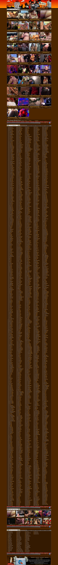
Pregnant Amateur (36, 411)
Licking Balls (35, 143)
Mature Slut (35, 205)
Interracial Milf (27, 360)
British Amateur (18, 165)
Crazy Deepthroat (18, 332)
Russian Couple (44, 137)
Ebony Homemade (18, 460)
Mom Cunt (35, 264)
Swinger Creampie (44, 304)
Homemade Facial (27, 289)
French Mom (26, 185)
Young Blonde (44, 489)
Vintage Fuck (44, 430)
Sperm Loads (44, 260)
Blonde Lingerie (18, 130)
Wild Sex (43, 479)
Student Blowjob (44, 283)
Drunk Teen (17, 436)
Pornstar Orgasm (36, 392)
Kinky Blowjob (27, 414)
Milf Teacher (35, 254)
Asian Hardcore (10, 285)
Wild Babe (43, 467)
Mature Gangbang (36, 185)
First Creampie (27, 155)
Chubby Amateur (18, 263)
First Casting (26, 154)
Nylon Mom (35, 310)
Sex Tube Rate (19, 540)
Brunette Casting (18, 185)
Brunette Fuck (18, 192)
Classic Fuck (18, 280)
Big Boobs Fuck (10, 403)
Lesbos (26, 541)
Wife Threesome (44, 465)
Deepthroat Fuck (18, 393)
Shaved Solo (43, 183)
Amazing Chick (10, 211)
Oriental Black (35, 329)
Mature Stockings (36, 208)
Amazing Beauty (10, 208)
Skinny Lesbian (44, 206)
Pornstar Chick (35, 387)
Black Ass (9, 443)
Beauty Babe (9, 363)
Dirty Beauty (18, 403)
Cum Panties (18, 363)
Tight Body (43, 393)
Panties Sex (35, 343)
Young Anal (43, 484)
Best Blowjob (9, 378)
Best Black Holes (19, 544)
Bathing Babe (9, 330)
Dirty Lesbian (18, 409)
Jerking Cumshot (27, 406)
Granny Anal (26, 235)
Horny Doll (26, 305)
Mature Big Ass (35, 165)
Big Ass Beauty (10, 388)
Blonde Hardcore (18, 128)
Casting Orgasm (18, 239)
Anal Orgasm (9, 240)
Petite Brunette (35, 366)
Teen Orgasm (44, 358)
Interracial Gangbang (27, 357)
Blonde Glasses (10, 505)
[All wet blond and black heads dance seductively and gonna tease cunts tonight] (23, 116)
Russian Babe (44, 131)
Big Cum (9, 413)
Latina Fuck (26, 441)
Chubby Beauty (18, 266)
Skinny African (44, 191)
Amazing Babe (9, 207)
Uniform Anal (44, 410)
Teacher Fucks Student (45, 313)
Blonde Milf (17, 131)
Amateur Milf (9, 179)
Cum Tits (17, 367)
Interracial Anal (27, 343)
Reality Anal (35, 461)
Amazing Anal (9, 205)
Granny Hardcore (27, 241)
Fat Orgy (26, 131)
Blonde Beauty (9, 491)
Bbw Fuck (9, 339)
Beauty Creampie (10, 366)
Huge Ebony (26, 330)
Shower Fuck (44, 186)
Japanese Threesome (27, 403)
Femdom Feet (26, 137)
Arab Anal (9, 257)
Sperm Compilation (44, 256)
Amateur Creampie (10, 157)
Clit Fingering (18, 285)
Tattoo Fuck (43, 308)
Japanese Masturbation (28, 391)
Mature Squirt (35, 207)
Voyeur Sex (43, 441)
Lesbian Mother (27, 491)
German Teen (26, 205)
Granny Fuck (26, 239)
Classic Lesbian (18, 282)
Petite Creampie (36, 367)
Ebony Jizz (17, 461)
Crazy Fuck (17, 334)
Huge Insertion (27, 332)
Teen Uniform (44, 382)
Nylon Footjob (35, 308)
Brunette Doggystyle (19, 189)
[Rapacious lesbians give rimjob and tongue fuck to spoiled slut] (23, 40)
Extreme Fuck (18, 490)
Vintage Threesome (44, 439)
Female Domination (27, 136)
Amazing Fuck (9, 212)
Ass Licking (9, 315)
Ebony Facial (18, 453)
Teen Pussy (43, 365)
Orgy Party (35, 328)
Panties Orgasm (36, 342)
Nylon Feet (35, 306)
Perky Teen (35, 362)
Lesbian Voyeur (36, 138)
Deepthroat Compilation (19, 392)
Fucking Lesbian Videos (20, 551)
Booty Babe (17, 154)
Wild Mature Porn (28, 547)
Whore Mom (43, 456)
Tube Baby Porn (19, 542)
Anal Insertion (9, 239)
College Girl (17, 312)
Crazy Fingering (18, 333)
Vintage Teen (43, 438)
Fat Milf (26, 129)
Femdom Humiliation (27, 139)
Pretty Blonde (35, 418)
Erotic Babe (17, 480)
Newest (26, 120)
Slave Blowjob (44, 216)
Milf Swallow (35, 253)
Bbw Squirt (9, 354)
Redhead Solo (35, 480)
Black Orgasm (9, 464)
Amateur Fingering (10, 167)
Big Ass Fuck (9, 393)
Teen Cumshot (44, 332)
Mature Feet (35, 179)
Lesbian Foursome (27, 483)
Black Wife (9, 487)
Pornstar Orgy (35, 393)
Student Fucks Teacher (45, 285)
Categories (36, 120)
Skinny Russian (44, 212)
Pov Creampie (35, 403)
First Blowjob (26, 153)
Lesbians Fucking (36, 140)
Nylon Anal (35, 303)
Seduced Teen (44, 153)
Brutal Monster (18, 215)
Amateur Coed (9, 153)
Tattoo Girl (43, 310)
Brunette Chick (18, 186)
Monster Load (35, 280)
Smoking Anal (44, 229)
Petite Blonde (35, 365)
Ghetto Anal (26, 207)
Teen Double (43, 339)
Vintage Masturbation (45, 432)
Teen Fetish (43, 342)
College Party (18, 313)
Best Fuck (9, 382)
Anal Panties (9, 243)
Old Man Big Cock (36, 316)
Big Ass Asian (9, 386)
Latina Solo (26, 455)
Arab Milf (9, 261)
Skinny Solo (43, 213)
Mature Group (35, 186)
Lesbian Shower (27, 504)
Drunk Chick (18, 430)
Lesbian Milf (26, 489)
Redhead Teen (35, 481)
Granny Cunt (26, 238)
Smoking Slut (44, 239)
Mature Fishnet (35, 181)
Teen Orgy (43, 359)
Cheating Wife (18, 259)
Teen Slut (43, 368)
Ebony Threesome (18, 478)
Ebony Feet (17, 454)
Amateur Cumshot (10, 159)
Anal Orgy (9, 241)
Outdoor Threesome (36, 339)
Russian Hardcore (44, 140)
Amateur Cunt (9, 160)
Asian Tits (9, 308)
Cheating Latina (18, 255)
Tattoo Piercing (44, 312)
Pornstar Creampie (36, 388)
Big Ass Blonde (10, 389)
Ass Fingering (9, 312)
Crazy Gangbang (18, 335)
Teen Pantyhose (44, 361)
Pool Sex (35, 381)
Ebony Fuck (17, 456)
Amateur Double (10, 165)
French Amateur (27, 178)
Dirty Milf (17, 410)
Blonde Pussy (18, 136)
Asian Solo (9, 304)
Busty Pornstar (18, 233)
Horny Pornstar (27, 313)
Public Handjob (36, 433)
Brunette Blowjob (18, 184)
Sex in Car (43, 160)
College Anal (18, 310)
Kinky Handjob (27, 415)
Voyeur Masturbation (44, 440)
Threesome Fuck (44, 387)
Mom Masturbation (36, 267)
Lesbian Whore (35, 139)
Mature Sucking (36, 210)
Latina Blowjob (27, 435)
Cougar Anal (18, 318)
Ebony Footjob (18, 455)
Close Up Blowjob (18, 291)
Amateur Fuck (9, 168)
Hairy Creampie (27, 259)
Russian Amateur (44, 129)
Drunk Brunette (18, 429)
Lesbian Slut (26, 505)
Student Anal (43, 282)
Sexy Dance (43, 161)
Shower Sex (43, 188)
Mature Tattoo (35, 213)
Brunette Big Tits (18, 182)
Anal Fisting (9, 235)
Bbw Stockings (10, 355)
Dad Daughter (18, 389)
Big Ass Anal (9, 385)
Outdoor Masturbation (36, 336)
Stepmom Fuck (44, 267)
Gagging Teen (27, 191)
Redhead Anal (35, 465)
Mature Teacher (36, 214)
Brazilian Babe (18, 160)
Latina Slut (26, 454)
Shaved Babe (43, 166)
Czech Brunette (18, 385)
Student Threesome (44, 287)
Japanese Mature (27, 392)
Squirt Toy (43, 265)
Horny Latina (26, 308)
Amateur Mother (10, 181)
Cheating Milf (18, 256)
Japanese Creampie (27, 383)
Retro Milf (35, 493)
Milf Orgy (35, 240)
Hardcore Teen (27, 284)
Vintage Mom (44, 435)
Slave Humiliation (44, 218)
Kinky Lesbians (27, 417)
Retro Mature (35, 492)
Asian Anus (9, 265)
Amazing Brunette (10, 210)
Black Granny (9, 456)
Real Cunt (35, 457)
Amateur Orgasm (10, 183)
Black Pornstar (9, 467)
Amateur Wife (9, 204)
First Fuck (26, 156)
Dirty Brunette (18, 405)
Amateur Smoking (10, 190)
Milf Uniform (35, 257)
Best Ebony (9, 381)
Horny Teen (26, 316)
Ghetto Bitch (26, 208)
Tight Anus (43, 391)
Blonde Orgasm (18, 133)
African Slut (9, 138)
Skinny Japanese (44, 204)
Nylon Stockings (36, 311)
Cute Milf (17, 380)
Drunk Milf (17, 432)
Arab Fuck (9, 260)
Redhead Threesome (36, 482)
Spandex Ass (43, 254)
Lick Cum (35, 142)
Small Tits (43, 228)
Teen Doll (43, 338)
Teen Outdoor (44, 360)
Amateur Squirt (10, 192)
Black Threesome (10, 481)
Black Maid (9, 458)
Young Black (43, 488)
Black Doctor (9, 454)
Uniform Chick (44, 413)
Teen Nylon (43, 357)
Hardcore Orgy (27, 282)
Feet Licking (26, 135)
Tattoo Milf (43, 311)
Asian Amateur (10, 263)
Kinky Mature (27, 418)
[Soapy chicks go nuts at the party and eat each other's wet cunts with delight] (45, 83)
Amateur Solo (9, 191)
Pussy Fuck (35, 440)
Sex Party (43, 158)
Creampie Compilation (19, 341)
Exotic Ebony (18, 486)
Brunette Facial (18, 191)
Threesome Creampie (45, 386)
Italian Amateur (27, 368)
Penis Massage (35, 357)
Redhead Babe (35, 466)
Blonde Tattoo (18, 140)
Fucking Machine (27, 190)
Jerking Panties (27, 407)
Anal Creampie (10, 231)
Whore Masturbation (44, 455)
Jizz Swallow (26, 411)
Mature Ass (35, 163)
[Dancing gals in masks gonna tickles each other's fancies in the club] (12, 105)
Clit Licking (17, 286)
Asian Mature (9, 290)
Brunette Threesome (18, 208)
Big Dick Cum (9, 417)
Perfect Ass (35, 359)
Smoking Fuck (44, 236)
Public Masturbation (36, 434)
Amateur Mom (9, 180)
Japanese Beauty (27, 378)
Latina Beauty (27, 434)
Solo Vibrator (44, 253)
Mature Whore (35, 218)
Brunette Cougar (18, 187)
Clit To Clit (17, 289)
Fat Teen (26, 133)
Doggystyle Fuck (18, 417)
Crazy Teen (17, 339)
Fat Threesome (27, 134)
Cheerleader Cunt (18, 260)
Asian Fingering (10, 281)
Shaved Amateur (44, 163)
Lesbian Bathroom (27, 468)
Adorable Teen (9, 130)
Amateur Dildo (10, 162)
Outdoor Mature (36, 337)
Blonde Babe (9, 490)
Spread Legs (43, 261)
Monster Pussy (35, 281)
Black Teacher (9, 479)
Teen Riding (43, 366)
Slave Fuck (43, 217)
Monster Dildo (35, 279)
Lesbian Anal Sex (27, 465)
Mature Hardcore (36, 188)
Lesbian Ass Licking (27, 466)
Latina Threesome (27, 458)
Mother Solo (35, 290)
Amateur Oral (9, 182)
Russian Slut (43, 142)
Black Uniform (10, 483)
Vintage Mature (44, 433)
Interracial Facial (27, 354)
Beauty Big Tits (10, 364)
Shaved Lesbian (44, 178)
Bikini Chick (9, 438)
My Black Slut (19, 546)
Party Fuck (35, 353)
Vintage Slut (43, 437)
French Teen (26, 186)
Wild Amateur (44, 466)
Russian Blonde (44, 133)
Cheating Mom (18, 257)
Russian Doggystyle (44, 138)
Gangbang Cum (27, 193)
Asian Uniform (10, 309)
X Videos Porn (27, 551)
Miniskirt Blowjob (36, 260)
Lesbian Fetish (27, 480)
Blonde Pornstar (18, 134)
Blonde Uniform (18, 142)
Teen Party (43, 362)
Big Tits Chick (9, 428)
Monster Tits (35, 282)
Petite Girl (35, 368)
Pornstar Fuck (35, 389)
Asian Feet (9, 280)
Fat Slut (26, 132)
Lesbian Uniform (36, 137)
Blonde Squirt (18, 139)
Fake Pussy (17, 493)
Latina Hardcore (27, 443)
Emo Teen (17, 479)
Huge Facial (26, 331)
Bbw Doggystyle (10, 337)
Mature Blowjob (36, 168)
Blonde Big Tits (10, 492)
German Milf (26, 204)
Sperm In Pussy (44, 258)
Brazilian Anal (18, 159)
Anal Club (9, 228)
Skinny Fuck (43, 203)
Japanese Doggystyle (27, 385)
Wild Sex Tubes (10, 548)
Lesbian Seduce (27, 503)
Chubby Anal (18, 264)
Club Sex (17, 303)
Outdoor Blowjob (36, 331)
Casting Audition (18, 237)
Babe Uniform (9, 328)
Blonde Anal (9, 489)
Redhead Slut (35, 479)
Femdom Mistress (27, 140)
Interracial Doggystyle (28, 353)
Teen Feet (43, 341)
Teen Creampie (44, 331)
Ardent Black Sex (19, 543)
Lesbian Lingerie (27, 486)
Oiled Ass (35, 314)
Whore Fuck (43, 454)
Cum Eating (17, 353)
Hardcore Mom (27, 280)
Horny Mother (27, 312)
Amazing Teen (9, 216)
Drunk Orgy (17, 433)
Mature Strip (35, 209)
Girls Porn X (27, 549)
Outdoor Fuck (35, 333)
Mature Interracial (36, 189)
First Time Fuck (27, 160)
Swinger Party (44, 306)
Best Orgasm (9, 384)
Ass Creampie (9, 311)
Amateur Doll (9, 164)
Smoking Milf (44, 237)
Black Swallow (10, 478)
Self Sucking (43, 156)
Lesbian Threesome (36, 134)
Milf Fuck (35, 233)
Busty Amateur (18, 218)
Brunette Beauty (18, 181)
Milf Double (35, 231)
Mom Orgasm (35, 268)
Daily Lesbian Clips (19, 549)
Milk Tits (35, 259)
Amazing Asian (10, 206)
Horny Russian (27, 315)
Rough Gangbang (44, 128)
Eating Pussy (18, 437)
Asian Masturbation (10, 289)
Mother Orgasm (36, 288)
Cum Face (17, 354)
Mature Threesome (36, 215)
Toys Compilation (44, 406)
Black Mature (9, 459)
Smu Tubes (18, 541)
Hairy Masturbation (27, 265)
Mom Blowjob (35, 262)
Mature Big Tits (36, 166)
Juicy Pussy (26, 412)
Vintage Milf (43, 434)
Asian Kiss (9, 286)
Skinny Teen (43, 214)
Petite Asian (35, 364)
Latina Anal (26, 432)
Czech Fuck (17, 386)
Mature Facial (35, 178)
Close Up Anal (18, 290)
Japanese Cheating (27, 381)
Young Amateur (44, 483)
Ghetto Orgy (26, 212)
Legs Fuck (26, 463)
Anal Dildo (9, 232)
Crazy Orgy (17, 338)
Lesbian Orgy (26, 493)
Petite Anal (35, 363)
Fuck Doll (26, 188)
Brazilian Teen (18, 164)
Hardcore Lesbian (27, 279)
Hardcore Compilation (28, 278)
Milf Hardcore (35, 236)
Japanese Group (27, 388)
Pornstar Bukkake (36, 386)
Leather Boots (27, 460)
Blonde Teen (18, 141)
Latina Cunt (26, 439)
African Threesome (10, 140)
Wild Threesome (44, 482)
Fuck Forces (46, 524)
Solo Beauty (43, 241)
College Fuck (18, 311)
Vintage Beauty (44, 428)
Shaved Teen (43, 184)
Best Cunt (9, 380)
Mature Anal (35, 162)
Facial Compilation (18, 491)
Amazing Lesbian (10, 213)
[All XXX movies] (45, 29)
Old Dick (35, 315)
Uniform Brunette (44, 412)
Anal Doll (9, 233)
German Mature (27, 203)
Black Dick (9, 453)
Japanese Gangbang (27, 387)
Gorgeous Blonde (27, 230)
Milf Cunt (35, 229)
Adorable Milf (9, 129)
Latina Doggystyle (27, 440)
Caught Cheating (18, 240)
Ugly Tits (43, 409)
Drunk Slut (17, 435)
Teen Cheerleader (44, 328)
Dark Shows (18, 545)
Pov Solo (35, 409)
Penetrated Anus (36, 356)
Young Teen (43, 503)
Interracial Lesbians (27, 359)
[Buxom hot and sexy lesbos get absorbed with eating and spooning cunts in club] (34, 18)
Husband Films (27, 339)
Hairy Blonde (26, 256)
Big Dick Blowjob (10, 415)
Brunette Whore (18, 209)
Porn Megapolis (28, 546)
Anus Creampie (10, 255)
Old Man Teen (35, 318)
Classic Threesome (18, 284)
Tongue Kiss (43, 404)
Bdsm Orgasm (9, 360)
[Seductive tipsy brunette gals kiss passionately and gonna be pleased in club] (12, 29)
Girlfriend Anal (27, 215)
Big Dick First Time (10, 418)
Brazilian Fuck (18, 161)
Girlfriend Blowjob (27, 216)
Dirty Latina (17, 408)
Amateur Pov (9, 186)
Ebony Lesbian (18, 463)
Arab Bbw (9, 259)
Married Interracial (36, 154)
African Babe (9, 132)
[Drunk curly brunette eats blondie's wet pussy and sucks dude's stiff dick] (45, 40)
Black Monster (9, 463)
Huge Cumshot (27, 328)
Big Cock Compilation (10, 407)
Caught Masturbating (19, 241)
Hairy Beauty (26, 255)
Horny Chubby (27, 303)
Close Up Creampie (18, 292)
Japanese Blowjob (27, 380)
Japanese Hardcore (27, 390)
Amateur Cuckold (10, 158)
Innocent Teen (27, 342)
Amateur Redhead (10, 187)
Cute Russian (18, 381)
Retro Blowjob (35, 487)
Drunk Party (17, 434)
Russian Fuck (44, 139)
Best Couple (9, 379)
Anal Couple (9, 230)
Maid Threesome (36, 153)
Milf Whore (35, 258)
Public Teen (35, 436)
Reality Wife (35, 463)
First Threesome (27, 158)
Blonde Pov (17, 135)
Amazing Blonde (10, 209)
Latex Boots (26, 428)
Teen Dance (43, 334)
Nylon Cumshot (36, 305)
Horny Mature (27, 309)
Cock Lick (17, 304)
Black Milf (9, 461)
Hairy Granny (26, 261)
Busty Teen (17, 235)
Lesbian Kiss (26, 485)
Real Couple (35, 456)
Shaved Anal (43, 164)
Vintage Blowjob (44, 429)
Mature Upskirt (35, 217)
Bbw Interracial (10, 340)
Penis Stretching (36, 358)
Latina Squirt (26, 456)
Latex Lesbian (27, 430)
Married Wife (35, 155)
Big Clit (9, 404)
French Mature (27, 183)
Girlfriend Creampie (27, 217)
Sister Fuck (43, 190)
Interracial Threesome (28, 367)
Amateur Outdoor (10, 185)
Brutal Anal (17, 210)
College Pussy (18, 314)
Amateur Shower (10, 189)
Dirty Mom (17, 411)
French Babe (26, 180)
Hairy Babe (26, 254)
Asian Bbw (9, 267)
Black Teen (9, 480)
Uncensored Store (10, 545)
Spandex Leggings (44, 255)
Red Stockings (35, 464)
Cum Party (17, 364)
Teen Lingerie (44, 355)
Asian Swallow (10, 306)
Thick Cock (43, 384)
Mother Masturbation (36, 287)
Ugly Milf (43, 408)
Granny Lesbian (27, 243)
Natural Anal (35, 291)
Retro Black (35, 485)
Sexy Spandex (44, 162)
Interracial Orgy (27, 363)
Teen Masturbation (44, 356)
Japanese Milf (26, 393)
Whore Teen (43, 458)
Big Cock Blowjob (10, 406)
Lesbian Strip (35, 131)
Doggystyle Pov (18, 418)
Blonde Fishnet (10, 503)
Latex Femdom (27, 429)
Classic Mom (18, 283)
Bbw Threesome (10, 358)
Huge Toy (26, 338)
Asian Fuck (9, 282)
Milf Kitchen (35, 237)
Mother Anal (35, 283)
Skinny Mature (44, 208)
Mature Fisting (35, 182)
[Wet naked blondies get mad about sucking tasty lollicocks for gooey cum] (34, 40)
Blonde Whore (18, 143)
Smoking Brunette (44, 234)
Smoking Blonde (44, 232)
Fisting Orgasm (27, 168)
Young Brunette (44, 490)
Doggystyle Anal (18, 416)
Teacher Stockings (44, 315)
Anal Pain (9, 242)
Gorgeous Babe (27, 229)
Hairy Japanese (27, 262)
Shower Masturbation (45, 187)
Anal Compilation (10, 229)
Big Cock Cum (10, 408)
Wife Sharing (44, 464)
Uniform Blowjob (44, 411)
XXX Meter (27, 548)
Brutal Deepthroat (18, 212)
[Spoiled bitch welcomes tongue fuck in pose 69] (45, 105)
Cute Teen (17, 382)
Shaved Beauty (44, 168)
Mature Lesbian (36, 192)
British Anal (17, 166)
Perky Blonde (35, 360)
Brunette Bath (18, 180)
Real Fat (35, 459)
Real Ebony (35, 458)
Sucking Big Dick (44, 292)
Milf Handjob (35, 235)
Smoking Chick (44, 235)
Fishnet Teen (26, 167)
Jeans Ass (26, 404)
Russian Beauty (44, 132)
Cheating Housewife (18, 253)
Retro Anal (35, 483)
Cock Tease (17, 306)
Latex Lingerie (27, 431)
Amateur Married (10, 178)
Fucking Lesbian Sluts (20, 550)
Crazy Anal (17, 331)
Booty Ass (17, 153)
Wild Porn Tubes (10, 547)
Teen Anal (43, 317)
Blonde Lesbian (18, 129)
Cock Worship (18, 307)
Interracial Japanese (27, 358)
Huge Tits (26, 337)
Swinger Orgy (44, 305)
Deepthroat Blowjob (18, 391)
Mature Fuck (35, 184)
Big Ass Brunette (10, 390)
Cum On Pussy (18, 361)
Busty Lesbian (18, 230)
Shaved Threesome (44, 185)
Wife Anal (43, 461)
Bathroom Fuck (10, 332)
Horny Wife (26, 317)
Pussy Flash (35, 439)
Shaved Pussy (44, 181)
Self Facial (43, 155)
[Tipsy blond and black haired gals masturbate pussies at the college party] (34, 105)
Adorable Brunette (10, 128)
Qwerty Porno (10, 543)
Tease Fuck (43, 316)
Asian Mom (9, 292)
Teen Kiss (43, 354)
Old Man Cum (35, 317)
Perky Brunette (35, 361)
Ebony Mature (18, 465)
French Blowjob (27, 181)
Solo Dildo (43, 243)
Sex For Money (44, 157)
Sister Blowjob (44, 189)
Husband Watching (27, 340)
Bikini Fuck (9, 439)
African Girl (9, 135)
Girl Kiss (26, 214)
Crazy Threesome (18, 340)
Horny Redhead (27, 314)
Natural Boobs (35, 292)
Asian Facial (9, 279)
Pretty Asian (35, 416)
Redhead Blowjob (36, 468)
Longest (30, 120)
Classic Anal (17, 279)
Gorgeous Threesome (27, 234)
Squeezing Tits (44, 262)
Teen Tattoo (43, 378)
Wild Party (43, 478)
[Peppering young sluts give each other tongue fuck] (12, 94)
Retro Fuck (35, 489)
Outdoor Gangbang (36, 334)
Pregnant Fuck (35, 414)
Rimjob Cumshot (36, 505)
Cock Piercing (18, 305)
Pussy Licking (35, 442)
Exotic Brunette (18, 485)
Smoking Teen (44, 240)
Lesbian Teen (35, 133)
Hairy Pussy (26, 268)
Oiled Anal (35, 313)
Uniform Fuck (44, 414)
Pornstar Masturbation (36, 391)
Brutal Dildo (18, 213)
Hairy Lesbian (27, 264)
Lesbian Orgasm (27, 492)
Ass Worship (9, 317)
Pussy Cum (35, 437)
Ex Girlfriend (18, 484)
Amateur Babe (9, 143)
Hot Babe (26, 318)
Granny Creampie (27, 237)
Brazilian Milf (18, 163)
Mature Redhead (36, 203)
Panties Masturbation (36, 341)
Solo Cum (43, 242)
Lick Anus (35, 141)
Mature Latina (35, 191)
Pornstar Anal (35, 383)
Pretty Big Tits (35, 417)
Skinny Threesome (44, 215)
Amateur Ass (9, 142)
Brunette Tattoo (18, 206)
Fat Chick (17, 503)
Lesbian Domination (27, 478)
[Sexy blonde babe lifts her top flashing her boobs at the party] (34, 83)
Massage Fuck (35, 156)
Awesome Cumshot (10, 318)
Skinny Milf (43, 209)
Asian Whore (9, 310)
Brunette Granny (18, 193)
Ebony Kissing (18, 462)
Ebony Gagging (18, 457)
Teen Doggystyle (44, 337)
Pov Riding (35, 408)
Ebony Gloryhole (18, 459)
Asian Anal (9, 264)
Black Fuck (9, 455)
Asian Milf (9, 291)
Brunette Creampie (18, 188)
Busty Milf (17, 231)
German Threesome (27, 206)
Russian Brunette (44, 135)
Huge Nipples (26, 334)
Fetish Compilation (27, 142)
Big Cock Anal (9, 405)
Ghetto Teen (26, 213)
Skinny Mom (43, 210)
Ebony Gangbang (18, 458)
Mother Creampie (36, 285)
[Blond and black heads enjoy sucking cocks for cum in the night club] (12, 83)
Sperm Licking (44, 259)
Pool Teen (35, 382)
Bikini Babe (9, 436)
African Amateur (10, 131)
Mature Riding (35, 204)
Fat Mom (26, 130)
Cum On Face (18, 358)
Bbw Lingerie (9, 343)
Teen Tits (43, 380)
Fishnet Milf (26, 164)
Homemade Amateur (27, 286)
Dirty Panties (18, 412)
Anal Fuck (9, 237)
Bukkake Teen (18, 217)
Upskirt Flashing (44, 417)
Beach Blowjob (10, 362)
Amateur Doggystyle (10, 163)
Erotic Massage (18, 482)
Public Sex (35, 435)
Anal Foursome (10, 236)
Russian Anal (43, 130)
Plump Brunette (36, 378)
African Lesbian (10, 137)
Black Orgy (9, 465)
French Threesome (27, 187)
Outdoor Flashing (36, 332)
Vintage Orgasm (44, 436)
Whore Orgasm (44, 457)
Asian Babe (9, 266)
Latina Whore (26, 459)
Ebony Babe (17, 441)
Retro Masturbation (36, 491)
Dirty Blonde (18, 404)
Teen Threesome (44, 379)
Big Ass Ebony (10, 392)
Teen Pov (43, 364)
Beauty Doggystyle (10, 367)
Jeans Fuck (26, 405)
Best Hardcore (9, 383)
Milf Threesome (36, 255)
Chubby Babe (18, 265)
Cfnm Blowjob (18, 243)
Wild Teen (43, 481)
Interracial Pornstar (27, 365)
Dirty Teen (17, 414)
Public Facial (35, 430)
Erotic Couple (18, 481)
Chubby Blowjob (18, 267)
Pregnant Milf (35, 415)
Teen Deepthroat (44, 335)
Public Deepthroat (36, 429)
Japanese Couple (27, 382)
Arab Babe (9, 258)
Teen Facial (43, 340)
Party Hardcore (35, 355)
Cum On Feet (18, 359)
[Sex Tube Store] (45, 18)
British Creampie (18, 168)
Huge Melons (26, 333)
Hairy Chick (26, 258)
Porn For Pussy (28, 550)
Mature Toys (35, 216)
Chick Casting (18, 262)
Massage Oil (35, 157)
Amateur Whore (10, 203)
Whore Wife (43, 460)
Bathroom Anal (10, 331)
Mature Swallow (36, 211)
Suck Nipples (44, 288)
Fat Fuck (17, 504)
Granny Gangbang (27, 240)
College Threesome (18, 317)
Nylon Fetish (35, 307)
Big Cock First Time (10, 409)
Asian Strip (9, 305)
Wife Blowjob (44, 462)
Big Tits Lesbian (10, 432)
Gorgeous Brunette (27, 231)
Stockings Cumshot (44, 268)
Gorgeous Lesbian (27, 232)
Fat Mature (26, 128)
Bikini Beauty (9, 437)
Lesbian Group (27, 484)
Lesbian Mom (26, 490)
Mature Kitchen (36, 190)
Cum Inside (17, 356)
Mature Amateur (36, 161)
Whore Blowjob (44, 453)
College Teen (18, 316)
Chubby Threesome (18, 278)
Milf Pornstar (35, 242)
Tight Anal (43, 390)
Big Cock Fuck (10, 410)
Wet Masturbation (44, 443)
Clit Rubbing (18, 288)
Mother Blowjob (36, 284)
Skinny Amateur (44, 192)
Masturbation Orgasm (36, 160)
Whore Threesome (44, 459)
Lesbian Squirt (35, 128)
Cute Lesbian (18, 379)
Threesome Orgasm (44, 388)
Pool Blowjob (35, 380)
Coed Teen (17, 309)
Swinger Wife (44, 307)
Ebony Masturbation (19, 464)
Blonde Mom (18, 132)
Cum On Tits (18, 362)
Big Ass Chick (9, 391)
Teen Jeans (43, 353)
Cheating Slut (18, 258)
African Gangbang (10, 134)
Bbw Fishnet (9, 338)
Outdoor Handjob (36, 335)
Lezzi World (27, 544)
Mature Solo (35, 206)
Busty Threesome (18, 236)
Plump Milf (35, 379)
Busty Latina (18, 229)
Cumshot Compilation (19, 368)
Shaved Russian (44, 182)
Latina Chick (26, 437)
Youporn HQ (10, 549)
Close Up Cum (18, 293)
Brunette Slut (18, 203)
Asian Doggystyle (10, 278)
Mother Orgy (35, 289)
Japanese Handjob (27, 389)
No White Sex (19, 547)
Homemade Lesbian (27, 292)
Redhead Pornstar (36, 478)
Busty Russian (18, 234)
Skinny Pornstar (44, 211)
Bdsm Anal (9, 359)
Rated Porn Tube (19, 539)
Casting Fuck (18, 238)
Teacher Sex (43, 314)
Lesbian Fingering (27, 481)
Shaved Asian (44, 165)
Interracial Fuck (27, 356)
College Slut (17, 315)
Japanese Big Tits (27, 379)
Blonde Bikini (9, 493)
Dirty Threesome (18, 415)
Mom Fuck (35, 266)
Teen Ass (43, 318)
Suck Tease (43, 289)
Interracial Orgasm (27, 362)
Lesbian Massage (27, 487)
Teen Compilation (44, 330)
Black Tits (9, 482)
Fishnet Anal (26, 162)
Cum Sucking (18, 365)
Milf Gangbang (35, 234)
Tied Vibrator (44, 389)
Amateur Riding (10, 188)
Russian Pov (43, 141)
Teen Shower (43, 367)
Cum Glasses (18, 355)
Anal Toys (9, 253)
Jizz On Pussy (26, 409)
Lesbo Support (27, 540)
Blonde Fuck (9, 504)
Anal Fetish (9, 234)
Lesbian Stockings (36, 129)
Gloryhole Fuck (27, 228)
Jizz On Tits (26, 410)
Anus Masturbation (10, 256)
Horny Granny (27, 307)
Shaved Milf (43, 180)
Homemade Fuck (27, 291)
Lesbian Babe (26, 467)
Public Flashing (36, 432)
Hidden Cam (26, 285)
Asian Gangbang (10, 283)
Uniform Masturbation (45, 415)
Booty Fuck (17, 156)
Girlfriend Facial (27, 218)
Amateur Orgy (9, 184)
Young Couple (44, 493)
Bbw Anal (9, 333)
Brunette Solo (18, 204)
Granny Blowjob (27, 236)
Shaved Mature (44, 179)
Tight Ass (43, 392)
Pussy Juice (35, 441)
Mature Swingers (36, 212)
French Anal (26, 179)
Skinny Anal (43, 193)
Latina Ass (26, 433)
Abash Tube (10, 550)
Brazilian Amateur (18, 158)
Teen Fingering (44, 343)
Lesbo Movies (27, 539)
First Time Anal (27, 159)
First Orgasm (26, 157)
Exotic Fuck (17, 487)
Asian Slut (9, 303)
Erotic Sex (17, 483)
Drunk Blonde (18, 428)
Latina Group (26, 442)
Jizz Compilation (27, 408)
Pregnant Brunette (36, 413)
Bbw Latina (9, 341)
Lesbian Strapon (36, 130)
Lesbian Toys (35, 136)
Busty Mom (17, 232)
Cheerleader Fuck (18, 261)
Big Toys (9, 434)
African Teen (9, 139)
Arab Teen (9, 262)
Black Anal (9, 442)
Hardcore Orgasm (27, 281)
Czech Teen (17, 388)
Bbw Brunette (9, 335)
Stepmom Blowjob (44, 266)
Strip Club (43, 279)
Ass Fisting (9, 313)
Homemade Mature (27, 293)
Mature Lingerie (36, 193)
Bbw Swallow (9, 356)
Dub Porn (11, 524)
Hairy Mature (26, 266)
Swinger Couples (44, 303)
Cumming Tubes (19, 548)
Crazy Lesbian (18, 336)
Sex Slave (43, 159)
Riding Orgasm (35, 504)
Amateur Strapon (10, 193)
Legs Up (26, 464)
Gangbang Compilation (28, 192)
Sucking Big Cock (44, 291)
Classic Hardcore (18, 281)
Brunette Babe (18, 179)
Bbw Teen (9, 357)
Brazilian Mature (18, 162)
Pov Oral (35, 406)
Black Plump (9, 466)
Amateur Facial (10, 166)
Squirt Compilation (44, 263)
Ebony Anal (17, 440)
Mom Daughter (35, 265)
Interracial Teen (27, 366)
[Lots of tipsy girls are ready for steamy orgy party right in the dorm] (12, 116)
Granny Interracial (27, 242)
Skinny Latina (44, 205)
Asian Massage (9, 288)
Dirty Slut (17, 413)
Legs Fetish (26, 462)
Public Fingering (36, 431)
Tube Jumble (10, 544)
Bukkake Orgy (18, 216)
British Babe (17, 167)
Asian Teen (9, 307)
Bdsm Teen (9, 361)
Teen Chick (43, 329)
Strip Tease (43, 280)
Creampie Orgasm (18, 343)
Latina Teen (26, 457)
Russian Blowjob (44, 134)
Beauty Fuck (9, 368)
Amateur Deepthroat (10, 161)
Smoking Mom (44, 238)
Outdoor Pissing (36, 338)
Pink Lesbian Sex (28, 545)
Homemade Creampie (27, 288)
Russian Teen (43, 143)
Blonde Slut (17, 137)
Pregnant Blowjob (36, 412)
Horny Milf (26, 310)
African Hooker (10, 136)
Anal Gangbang (10, 238)
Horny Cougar (27, 304)
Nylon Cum (35, 304)
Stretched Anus (44, 278)
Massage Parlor (35, 159)
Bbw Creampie (10, 336)
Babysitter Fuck (10, 329)
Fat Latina (17, 505)
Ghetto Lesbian (27, 211)
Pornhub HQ (38, 524)
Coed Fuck (17, 308)
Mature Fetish (35, 180)
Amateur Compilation (10, 154)
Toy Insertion (44, 405)
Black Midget (9, 460)
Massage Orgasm (36, 158)
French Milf (26, 184)
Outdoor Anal (35, 330)
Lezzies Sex (27, 543)
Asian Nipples (9, 293)
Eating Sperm (18, 438)
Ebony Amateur (18, 439)
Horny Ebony (26, 306)
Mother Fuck (35, 286)
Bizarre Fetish (9, 441)
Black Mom (9, 462)
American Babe (10, 217)
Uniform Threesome (44, 416)
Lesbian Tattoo (35, 132)
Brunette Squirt (18, 205)
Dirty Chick (17, 406)
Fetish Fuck (26, 143)
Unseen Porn (10, 546)
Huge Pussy (26, 335)
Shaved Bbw (43, 167)
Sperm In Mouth (44, 257)
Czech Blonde (18, 384)
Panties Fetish (35, 340)
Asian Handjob (10, 284)
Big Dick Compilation (10, 416)
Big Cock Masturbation (11, 411)
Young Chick (43, 492)
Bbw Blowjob (9, 334)
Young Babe (43, 486)
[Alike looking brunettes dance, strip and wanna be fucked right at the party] (45, 94)
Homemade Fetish (27, 290)
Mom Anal (35, 261)
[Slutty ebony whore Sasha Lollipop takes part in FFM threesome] (12, 18)
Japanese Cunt (27, 384)
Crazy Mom (17, 337)
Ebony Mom (18, 467)
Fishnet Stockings (27, 166)
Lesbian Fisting (27, 482)
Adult (9, 551)
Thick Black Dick (44, 383)
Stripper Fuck (44, 281)
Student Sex (43, 286)
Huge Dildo (26, 329)
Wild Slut (43, 480)
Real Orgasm (35, 460)
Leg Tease (26, 461)
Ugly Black (43, 407)
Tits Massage (43, 403)
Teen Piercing (44, 363)
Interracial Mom (27, 361)
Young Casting (44, 491)
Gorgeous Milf (27, 233)
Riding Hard (35, 503)
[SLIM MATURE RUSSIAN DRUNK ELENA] (12, 40)
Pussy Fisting (35, 438)
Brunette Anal (18, 178)
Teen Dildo (43, 336)
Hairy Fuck (26, 260)
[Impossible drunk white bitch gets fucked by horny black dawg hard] (23, 18)
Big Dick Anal (9, 414)
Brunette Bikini (18, 183)
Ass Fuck (9, 314)
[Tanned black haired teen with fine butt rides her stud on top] (23, 94)
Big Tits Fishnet (10, 429)
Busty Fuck (17, 228)
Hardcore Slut (27, 283)
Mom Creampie (36, 263)
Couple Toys (18, 330)
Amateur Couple (10, 156)
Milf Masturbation (36, 238)
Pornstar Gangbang (36, 390)
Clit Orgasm (17, 287)
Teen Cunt (43, 333)
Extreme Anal (18, 488)
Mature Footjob (36, 183)
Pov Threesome (36, 410)
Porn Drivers (10, 542)
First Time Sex (27, 161)
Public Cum (35, 428)
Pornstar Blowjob (36, 385)
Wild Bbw (43, 468)
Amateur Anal (9, 141)
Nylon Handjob (35, 309)
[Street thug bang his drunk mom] (23, 29)
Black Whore (9, 486)
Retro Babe (35, 484)
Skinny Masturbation (44, 207)
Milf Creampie (35, 228)
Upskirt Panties (44, 418)
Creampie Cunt (18, 342)
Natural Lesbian (36, 293)
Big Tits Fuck (9, 430)
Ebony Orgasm (18, 468)
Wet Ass (43, 442)
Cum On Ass (18, 357)
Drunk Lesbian (18, 431)
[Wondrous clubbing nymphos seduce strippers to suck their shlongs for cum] (34, 94)
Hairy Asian (26, 253)
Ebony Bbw (17, 442)
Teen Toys (43, 381)
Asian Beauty (9, 268)
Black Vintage (9, 484)
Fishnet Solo (26, 165)
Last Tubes (29, 524)
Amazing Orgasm (10, 215)
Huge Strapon (26, 336)
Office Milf (35, 312)
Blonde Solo (17, 138)
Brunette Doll (18, 190)
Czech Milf (17, 387)
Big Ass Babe (9, 387)
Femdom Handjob (27, 138)
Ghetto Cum (26, 210)
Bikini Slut (9, 440)
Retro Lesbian (35, 490)
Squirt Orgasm (44, 264)
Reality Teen (35, 462)
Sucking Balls (44, 290)
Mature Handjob (36, 187)
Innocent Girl (26, 341)
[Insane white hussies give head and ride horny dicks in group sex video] (23, 105)
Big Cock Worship (10, 412)
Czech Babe (17, 383)
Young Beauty (44, 487)
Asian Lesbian (9, 287)
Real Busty (35, 454)
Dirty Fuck (17, 407)
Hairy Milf (26, 267)
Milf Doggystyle (36, 230)
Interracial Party (27, 364)
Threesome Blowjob (44, 385)
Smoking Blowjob (44, 233)
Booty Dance (18, 155)
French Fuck (26, 182)
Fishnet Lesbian (27, 163)
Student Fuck (44, 284)
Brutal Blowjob (18, 211)
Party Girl (35, 354)
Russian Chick (44, 136)
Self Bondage (44, 154)
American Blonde (10, 218)
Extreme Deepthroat (18, 489)
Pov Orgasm (35, 407)
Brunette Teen (18, 207)
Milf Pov (35, 243)
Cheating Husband (18, 254)
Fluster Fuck (20, 524)
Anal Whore (9, 254)
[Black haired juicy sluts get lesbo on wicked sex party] (34, 29)
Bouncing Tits (18, 157)
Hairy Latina (26, 263)
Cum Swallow (18, 366)
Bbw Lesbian (9, 342)
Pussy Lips (35, 443)
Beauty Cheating (10, 365)
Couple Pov (17, 329)
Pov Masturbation (36, 405)
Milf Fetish (35, 232)
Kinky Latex (26, 416)
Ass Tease (9, 316)
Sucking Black (44, 293)
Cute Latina (17, 378)
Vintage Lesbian (44, 431)
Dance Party (17, 390)
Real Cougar (35, 455)
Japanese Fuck (27, 386)
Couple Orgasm (18, 328)
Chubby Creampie (18, 268)
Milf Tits (35, 256)
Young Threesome (44, 504)
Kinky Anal (26, 413)
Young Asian (43, 485)
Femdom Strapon (27, 141)
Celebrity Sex (18, 242)
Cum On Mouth (18, 360)
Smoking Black (44, 231)
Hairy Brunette (27, 257)
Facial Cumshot (18, 492)
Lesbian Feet (26, 479)
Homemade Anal (27, 287)
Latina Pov (26, 453)
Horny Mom (26, 311)
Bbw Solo (9, 353)
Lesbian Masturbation (27, 488)
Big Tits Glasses (10, 431)
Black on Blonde (10, 488)
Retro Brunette (35, 488)
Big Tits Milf (9, 433)
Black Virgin (9, 485)
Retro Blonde (35, 486)
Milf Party (35, 241)
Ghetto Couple (27, 209)
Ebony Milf (17, 466)
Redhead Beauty (36, 467)
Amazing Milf (9, 214)
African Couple (10, 133)
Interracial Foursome (27, 355)
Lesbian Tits (35, 135)
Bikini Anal (9, 435)
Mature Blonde (35, 167)
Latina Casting (27, 436)
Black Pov (9, 468)
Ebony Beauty (18, 443)
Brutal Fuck (17, 214)
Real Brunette (35, 453)
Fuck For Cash (27, 189)
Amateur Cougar (10, 155)
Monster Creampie (36, 278)
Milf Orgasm (35, 239)
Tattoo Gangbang (44, 309)
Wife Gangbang (44, 463)
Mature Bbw (35, 164)
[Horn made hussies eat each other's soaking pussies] (23, 83)
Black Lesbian (9, 457)
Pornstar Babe (35, 384)
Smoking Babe (44, 230)
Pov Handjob (35, 404)
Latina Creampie (27, 438)
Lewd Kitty (27, 542)
